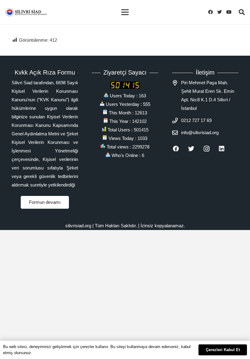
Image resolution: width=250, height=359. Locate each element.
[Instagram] (210, 148)
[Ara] (241, 12)
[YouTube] (230, 12)
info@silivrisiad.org (200, 132)
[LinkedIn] (225, 148)
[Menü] (125, 12)
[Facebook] (212, 12)
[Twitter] (221, 12)
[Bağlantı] (26, 12)
